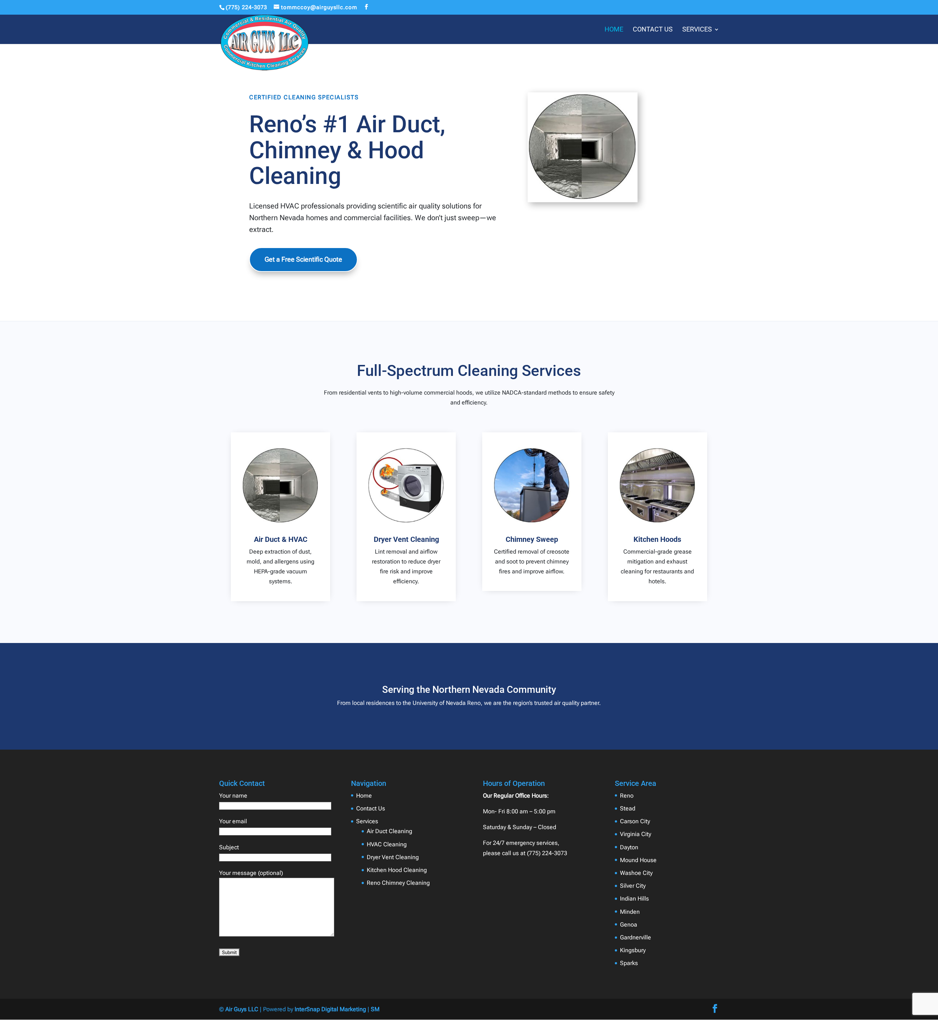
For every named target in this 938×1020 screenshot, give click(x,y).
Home (614, 30)
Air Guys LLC (241, 1009)
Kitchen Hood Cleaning (397, 869)
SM (375, 1009)
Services (697, 30)
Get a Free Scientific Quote (303, 259)
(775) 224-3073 (246, 7)
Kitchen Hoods (657, 539)
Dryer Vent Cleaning (406, 539)
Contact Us (653, 30)
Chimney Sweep (532, 539)
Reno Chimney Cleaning (398, 882)
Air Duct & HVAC (280, 539)
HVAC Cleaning (387, 844)
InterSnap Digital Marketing (330, 1009)
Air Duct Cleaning (389, 831)
